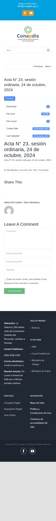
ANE (34, 347)
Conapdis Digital (12, 403)
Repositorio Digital (13, 409)
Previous (38, 66)
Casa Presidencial (41, 353)
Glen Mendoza (12, 170)
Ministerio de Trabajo (38, 362)
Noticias (36, 328)
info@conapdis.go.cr (28, 6)
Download (9, 98)
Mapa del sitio (37, 403)
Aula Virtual (9, 415)
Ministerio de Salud (41, 371)
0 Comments (44, 170)
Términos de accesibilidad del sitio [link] (38, 423)
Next (47, 66)
